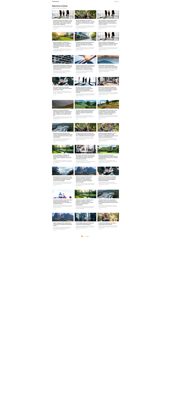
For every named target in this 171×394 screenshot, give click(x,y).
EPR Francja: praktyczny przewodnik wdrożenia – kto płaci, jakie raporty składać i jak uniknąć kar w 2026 (62, 88)
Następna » (87, 236)
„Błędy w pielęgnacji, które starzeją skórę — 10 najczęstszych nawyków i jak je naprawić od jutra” (62, 224)
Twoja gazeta (55, 1)
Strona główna (116, 1)
